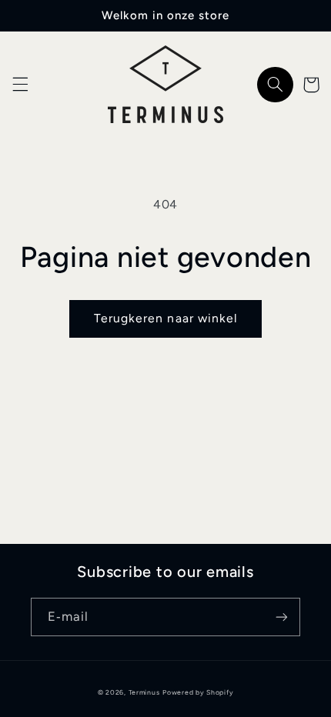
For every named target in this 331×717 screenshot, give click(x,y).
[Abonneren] (281, 616)
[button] (20, 84)
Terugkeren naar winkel (165, 318)
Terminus (144, 692)
